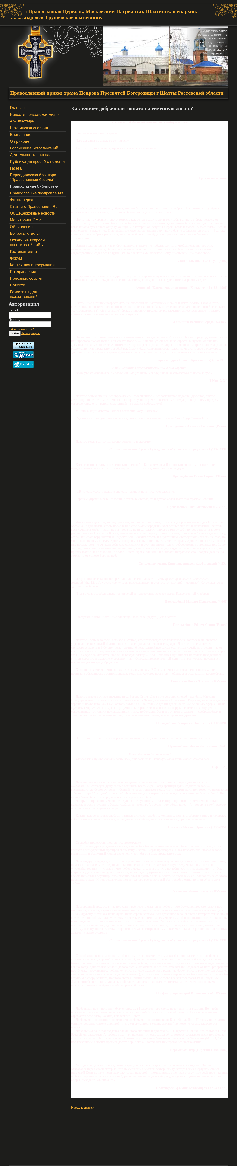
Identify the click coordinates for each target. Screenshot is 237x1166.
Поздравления (23, 272)
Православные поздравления (36, 193)
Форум (16, 258)
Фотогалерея (21, 200)
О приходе (19, 141)
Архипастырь (22, 121)
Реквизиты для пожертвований (24, 294)
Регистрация (30, 333)
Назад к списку (82, 1107)
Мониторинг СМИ (25, 220)
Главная (17, 108)
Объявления (21, 227)
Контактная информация (32, 265)
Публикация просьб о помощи (37, 161)
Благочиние (20, 134)
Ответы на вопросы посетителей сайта (27, 242)
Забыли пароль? (21, 329)
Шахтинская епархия (29, 128)
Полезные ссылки (26, 278)
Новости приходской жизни (35, 114)
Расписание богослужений (34, 148)
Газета (16, 168)
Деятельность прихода (30, 155)
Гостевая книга (23, 251)
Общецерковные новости (33, 213)
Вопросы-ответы (25, 233)
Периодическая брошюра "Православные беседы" (33, 177)
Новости (17, 285)
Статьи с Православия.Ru (33, 206)
